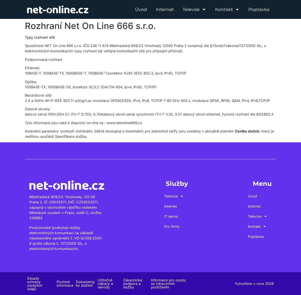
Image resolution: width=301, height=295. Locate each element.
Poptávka (258, 9)
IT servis (171, 216)
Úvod (141, 9)
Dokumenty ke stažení (85, 284)
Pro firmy (172, 226)
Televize (191, 9)
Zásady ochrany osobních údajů (34, 283)
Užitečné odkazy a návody (105, 283)
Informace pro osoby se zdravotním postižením (168, 283)
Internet (165, 9)
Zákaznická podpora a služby (132, 283)
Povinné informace (65, 284)
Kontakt (224, 9)
